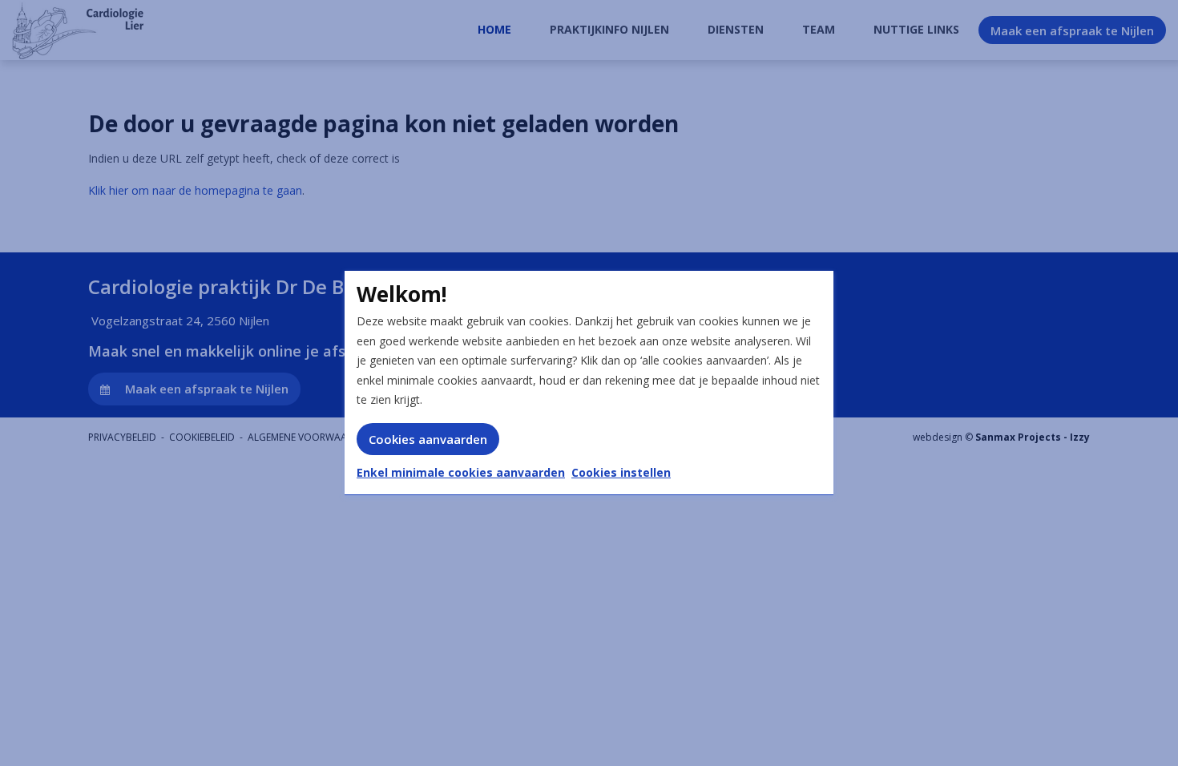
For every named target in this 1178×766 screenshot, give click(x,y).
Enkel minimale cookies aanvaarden (461, 472)
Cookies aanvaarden (428, 439)
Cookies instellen (621, 472)
